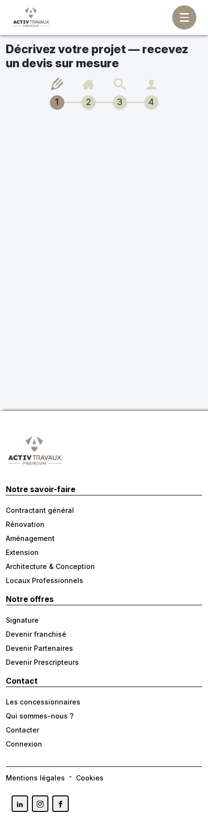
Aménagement (30, 538)
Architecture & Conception (50, 566)
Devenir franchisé (36, 634)
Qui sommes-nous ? (40, 716)
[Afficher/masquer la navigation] (184, 17)
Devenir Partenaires (39, 648)
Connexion (24, 744)
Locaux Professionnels (44, 580)
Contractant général (40, 510)
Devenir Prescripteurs (42, 662)
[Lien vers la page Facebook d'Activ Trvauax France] (60, 803)
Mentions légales (35, 778)
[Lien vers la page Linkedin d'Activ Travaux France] (20, 803)
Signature (22, 620)
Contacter (22, 730)
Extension (22, 552)
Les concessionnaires (43, 702)
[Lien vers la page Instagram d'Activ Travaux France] (40, 803)
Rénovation (25, 524)
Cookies (90, 778)
